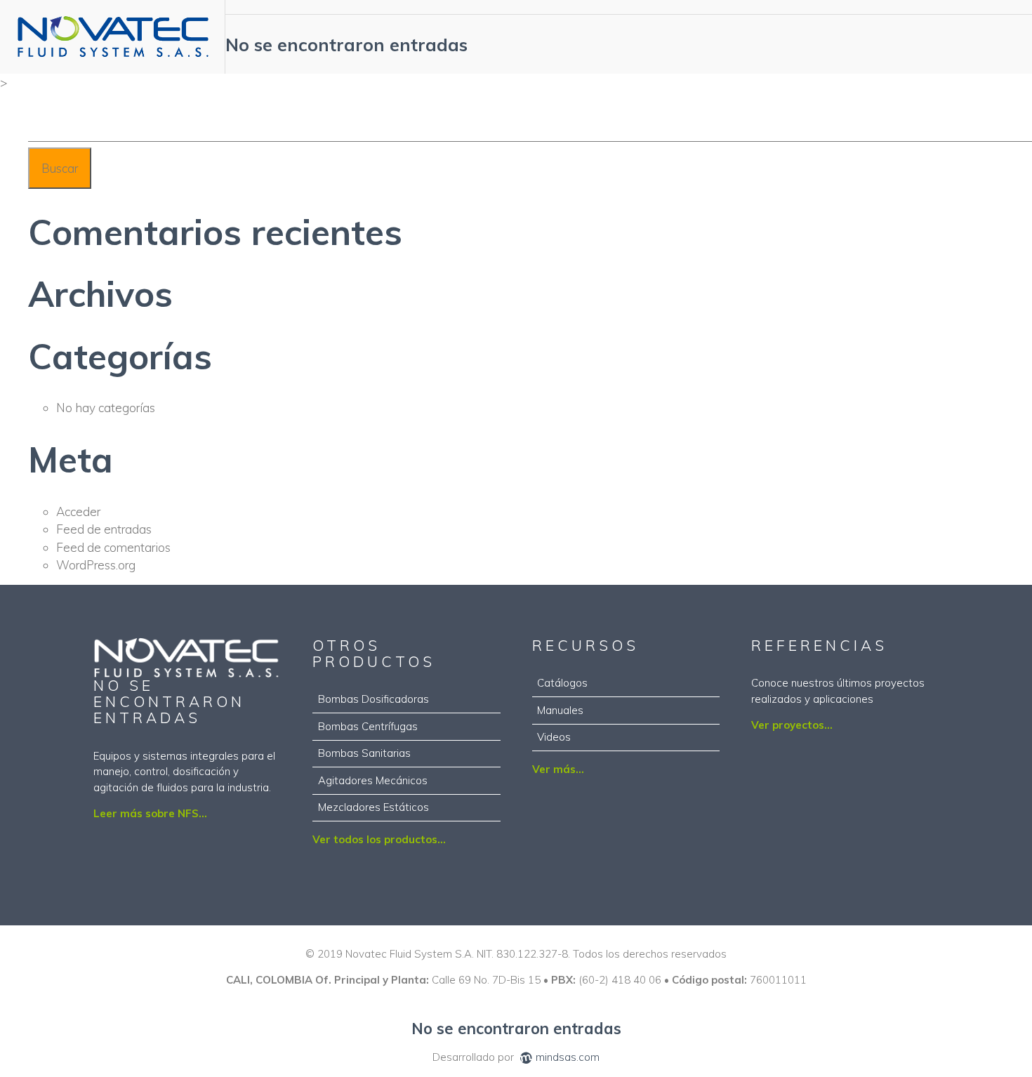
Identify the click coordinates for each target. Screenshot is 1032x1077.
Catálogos (562, 682)
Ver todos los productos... (379, 839)
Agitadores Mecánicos (373, 780)
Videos (554, 737)
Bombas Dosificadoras (373, 699)
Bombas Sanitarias (364, 753)
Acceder (78, 511)
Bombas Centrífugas (368, 726)
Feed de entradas (104, 529)
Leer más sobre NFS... (150, 813)
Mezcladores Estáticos (373, 807)
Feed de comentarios (113, 547)
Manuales (560, 710)
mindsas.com (568, 1057)
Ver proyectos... (792, 725)
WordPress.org (95, 564)
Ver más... (558, 769)
